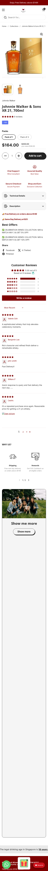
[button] (43, 10)
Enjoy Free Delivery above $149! (24, 3)
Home (4, 26)
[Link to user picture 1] (8, 418)
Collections (14, 26)
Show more (24, 531)
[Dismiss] (27, 860)
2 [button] (23, 432)
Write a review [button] (24, 298)
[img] (7, 315)
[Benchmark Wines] (23, 10)
